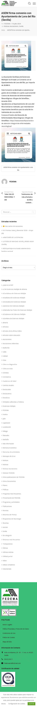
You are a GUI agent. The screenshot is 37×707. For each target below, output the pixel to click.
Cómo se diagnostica (10, 364)
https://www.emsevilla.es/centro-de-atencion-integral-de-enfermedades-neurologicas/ (17, 123)
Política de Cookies (9, 637)
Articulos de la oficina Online (12, 331)
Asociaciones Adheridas (11, 343)
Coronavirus (7, 377)
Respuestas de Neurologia (12, 519)
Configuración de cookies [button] (16, 704)
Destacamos (7, 394)
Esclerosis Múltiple (9, 406)
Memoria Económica (9, 448)
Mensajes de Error (9, 456)
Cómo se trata (8, 368)
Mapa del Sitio (7, 642)
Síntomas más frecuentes (11, 540)
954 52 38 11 (8, 659)
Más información (8, 444)
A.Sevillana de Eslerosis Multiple (13, 318)
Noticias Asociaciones (11, 26)
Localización (7, 427)
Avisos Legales (7, 625)
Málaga (5, 431)
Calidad (5, 356)
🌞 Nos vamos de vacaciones (13, 226)
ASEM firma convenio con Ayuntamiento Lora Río (18, 168)
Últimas (5, 548)
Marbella (6, 439)
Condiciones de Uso (9, 633)
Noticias (5, 460)
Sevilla (21, 26)
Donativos (6, 398)
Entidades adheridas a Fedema (13, 402)
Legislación (6, 423)
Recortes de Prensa (9, 515)
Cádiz (4, 352)
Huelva (5, 414)
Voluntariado (7, 569)
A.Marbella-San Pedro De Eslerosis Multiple (17, 310)
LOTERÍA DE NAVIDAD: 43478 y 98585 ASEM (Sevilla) (17, 242)
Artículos (6, 327)
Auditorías (6, 348)
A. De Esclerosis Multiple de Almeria (15, 289)
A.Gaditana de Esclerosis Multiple (14, 298)
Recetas (5, 510)
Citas (4, 360)
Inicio (3, 30)
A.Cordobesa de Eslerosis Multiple (14, 293)
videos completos (9, 565)
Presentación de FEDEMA (11, 498)
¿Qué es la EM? (8, 285)
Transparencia (7, 544)
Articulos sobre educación (11, 335)
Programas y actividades (11, 502)
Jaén (4, 419)
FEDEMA (7, 24)
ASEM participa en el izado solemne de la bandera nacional (15, 249)
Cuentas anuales (8, 385)
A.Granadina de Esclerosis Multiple (14, 302)
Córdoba (6, 373)
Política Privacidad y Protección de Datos (16, 629)
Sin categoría (7, 535)
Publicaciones (7, 506)
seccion (5, 527)
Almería (5, 323)
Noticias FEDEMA (8, 473)
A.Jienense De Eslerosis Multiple (13, 306)
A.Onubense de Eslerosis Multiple (14, 314)
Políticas (5, 489)
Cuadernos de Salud (9, 381)
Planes (5, 485)
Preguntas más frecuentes (12, 494)
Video (5, 560)
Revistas (6, 523)
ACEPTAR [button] (31, 704)
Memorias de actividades (11, 452)
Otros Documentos (9, 481)
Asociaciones (7, 339)
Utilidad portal (7, 556)
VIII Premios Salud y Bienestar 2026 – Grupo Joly (17, 231)
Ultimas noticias (8, 552)
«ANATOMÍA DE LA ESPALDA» (13, 237)
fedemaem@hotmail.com (12, 663)
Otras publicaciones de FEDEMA (13, 477)
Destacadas (7, 389)
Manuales (6, 435)
